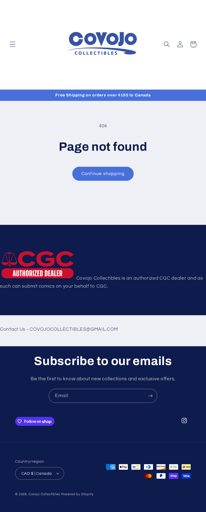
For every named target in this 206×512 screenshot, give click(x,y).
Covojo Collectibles (44, 494)
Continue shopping (103, 173)
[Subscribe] (150, 396)
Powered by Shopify (77, 494)
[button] (12, 44)
